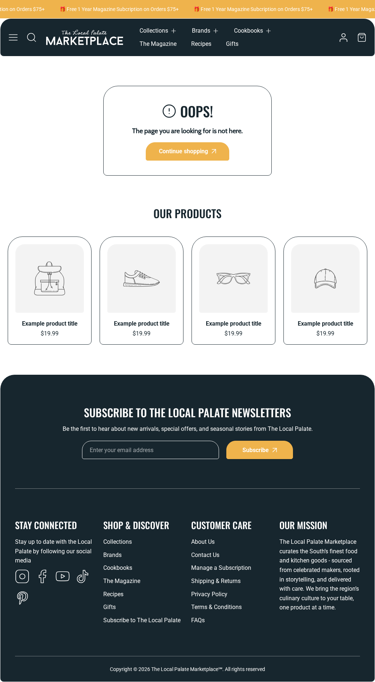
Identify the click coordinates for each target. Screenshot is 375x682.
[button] (158, 30)
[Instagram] (22, 577)
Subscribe (255, 450)
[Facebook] (42, 577)
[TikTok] (82, 577)
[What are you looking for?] (31, 37)
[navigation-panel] (13, 37)
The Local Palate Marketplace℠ (186, 669)
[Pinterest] (22, 599)
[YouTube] (62, 577)
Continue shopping (183, 151)
